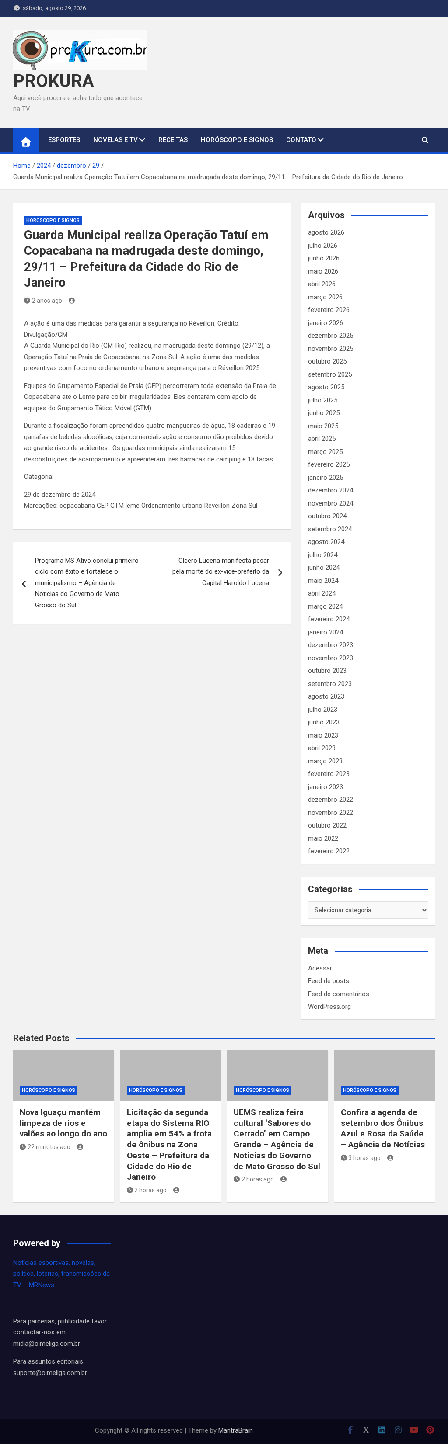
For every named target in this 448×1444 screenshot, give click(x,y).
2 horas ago (150, 1190)
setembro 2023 (330, 684)
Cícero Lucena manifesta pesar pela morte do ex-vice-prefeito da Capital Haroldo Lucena (220, 572)
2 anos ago (47, 300)
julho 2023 (322, 709)
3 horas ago (364, 1157)
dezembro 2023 (330, 645)
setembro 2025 (330, 374)
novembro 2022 (330, 813)
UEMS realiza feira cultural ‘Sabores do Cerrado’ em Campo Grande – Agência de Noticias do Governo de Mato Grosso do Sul (277, 1139)
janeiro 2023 (325, 787)
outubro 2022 (327, 825)
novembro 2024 (330, 503)
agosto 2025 (326, 387)
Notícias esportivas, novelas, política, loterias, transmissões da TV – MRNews (61, 1274)
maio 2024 (323, 581)
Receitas (173, 140)
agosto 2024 (326, 542)
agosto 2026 (326, 232)
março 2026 (325, 297)
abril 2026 (322, 284)
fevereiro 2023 (329, 774)
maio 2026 (323, 271)
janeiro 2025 (325, 477)
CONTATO (301, 140)
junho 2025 (324, 413)
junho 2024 (324, 567)
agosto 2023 (326, 696)
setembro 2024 (330, 529)
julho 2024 (322, 555)
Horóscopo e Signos (237, 140)
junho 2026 (324, 258)
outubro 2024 (327, 516)
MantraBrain (235, 1430)
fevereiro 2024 (329, 619)
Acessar (320, 968)
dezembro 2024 (330, 490)
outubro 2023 (327, 671)
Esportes (64, 140)
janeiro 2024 (325, 632)
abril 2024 (322, 593)
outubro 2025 (327, 361)
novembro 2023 (330, 658)
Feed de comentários (338, 994)
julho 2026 (322, 245)
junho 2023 (324, 722)
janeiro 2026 (325, 323)
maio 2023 (323, 735)
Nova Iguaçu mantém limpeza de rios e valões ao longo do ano (63, 1123)
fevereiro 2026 (329, 310)
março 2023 (325, 761)
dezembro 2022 (330, 799)
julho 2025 (322, 400)
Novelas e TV (115, 140)
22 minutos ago (49, 1146)
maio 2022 (323, 838)
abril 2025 (322, 439)
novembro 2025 (330, 349)
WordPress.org (329, 1007)
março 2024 (325, 606)
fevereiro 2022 (329, 851)
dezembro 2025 (330, 335)
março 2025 (325, 452)
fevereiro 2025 (329, 464)
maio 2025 (323, 426)
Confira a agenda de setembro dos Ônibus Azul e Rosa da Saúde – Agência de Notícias (383, 1128)
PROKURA (53, 81)
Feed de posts (328, 981)
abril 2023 (322, 748)
